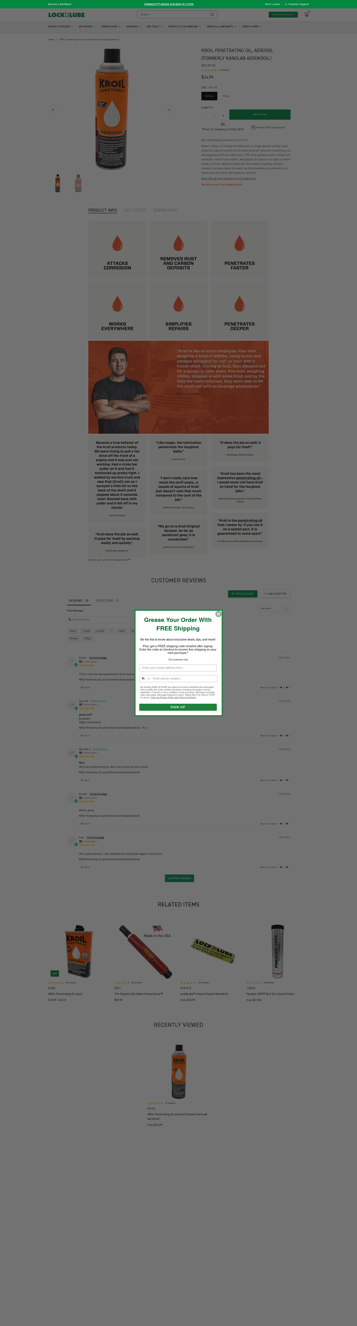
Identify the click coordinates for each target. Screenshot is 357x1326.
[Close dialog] (218, 614)
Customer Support (298, 4)
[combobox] (145, 678)
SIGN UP (178, 707)
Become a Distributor (60, 4)
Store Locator (272, 4)
